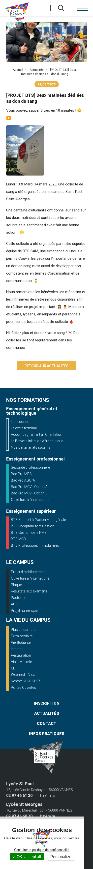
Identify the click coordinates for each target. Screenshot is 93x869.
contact (46, 723)
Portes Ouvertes (23, 688)
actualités (46, 713)
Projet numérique (24, 611)
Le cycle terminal (24, 428)
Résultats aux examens (29, 591)
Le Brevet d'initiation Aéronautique (37, 441)
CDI (13, 668)
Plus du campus (23, 630)
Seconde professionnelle (30, 467)
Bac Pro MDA (21, 474)
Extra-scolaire (21, 636)
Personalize (60, 857)
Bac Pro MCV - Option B (29, 493)
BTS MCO (18, 539)
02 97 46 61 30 (19, 796)
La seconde (20, 422)
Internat (17, 649)
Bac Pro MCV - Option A (29, 487)
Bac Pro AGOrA (23, 480)
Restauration (21, 655)
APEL (15, 604)
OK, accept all (28, 857)
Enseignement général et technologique (31, 411)
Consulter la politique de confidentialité (41, 850)
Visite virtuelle (21, 662)
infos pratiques (46, 733)
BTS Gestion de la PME (28, 533)
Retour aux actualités (46, 366)
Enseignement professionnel (35, 458)
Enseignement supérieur (31, 511)
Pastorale (18, 598)
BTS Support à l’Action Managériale (38, 520)
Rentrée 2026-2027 (25, 681)
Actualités (37, 70)
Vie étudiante (21, 642)
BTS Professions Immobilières (35, 545)
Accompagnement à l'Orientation (36, 434)
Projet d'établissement (28, 572)
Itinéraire (47, 796)
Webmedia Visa (23, 675)
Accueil (18, 70)
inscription (47, 703)
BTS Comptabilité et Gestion (32, 526)
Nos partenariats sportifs (30, 447)
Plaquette (18, 585)
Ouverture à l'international (30, 500)
